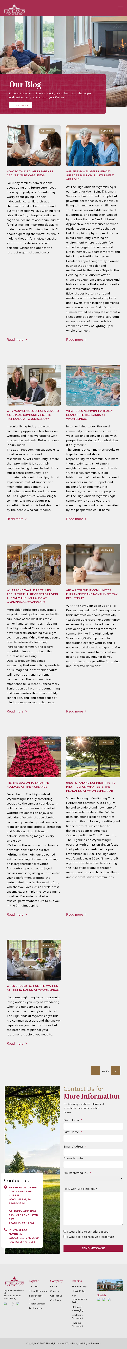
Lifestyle (33, 1286)
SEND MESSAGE (93, 1248)
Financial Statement (77, 1324)
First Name (73, 1120)
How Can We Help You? (80, 1189)
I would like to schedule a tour (88, 1231)
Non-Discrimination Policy (79, 1299)
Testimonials (35, 1308)
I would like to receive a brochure (90, 1237)
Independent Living (35, 1297)
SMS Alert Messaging (78, 1308)
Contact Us (56, 1295)
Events (53, 1286)
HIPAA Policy (78, 1291)
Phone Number (74, 1158)
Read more (15, 339)
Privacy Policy (79, 1286)
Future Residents (38, 1291)
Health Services (37, 1303)
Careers (54, 1291)
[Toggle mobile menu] (120, 8)
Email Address (75, 1146)
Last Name (73, 1132)
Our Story (55, 1300)
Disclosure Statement (77, 1316)
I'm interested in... (77, 1173)
